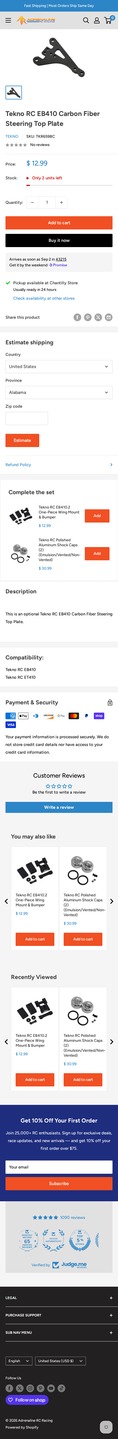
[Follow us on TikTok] (61, 1388)
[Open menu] (8, 20)
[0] (108, 20)
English (14, 1361)
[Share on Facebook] (77, 317)
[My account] (97, 20)
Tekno (11, 136)
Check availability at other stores (44, 298)
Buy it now (59, 240)
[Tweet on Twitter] (98, 317)
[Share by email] (109, 317)
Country (13, 354)
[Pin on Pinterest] (88, 317)
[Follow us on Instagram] (30, 1388)
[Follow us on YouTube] (51, 1388)
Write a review (59, 807)
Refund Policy (18, 464)
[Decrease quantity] (32, 202)
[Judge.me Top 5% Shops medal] (59, 1240)
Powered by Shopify (21, 1427)
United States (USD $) (56, 1361)
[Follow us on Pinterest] (40, 1388)
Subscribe (59, 1183)
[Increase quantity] (61, 202)
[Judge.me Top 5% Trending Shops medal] (85, 1240)
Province (13, 380)
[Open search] (86, 20)
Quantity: (14, 202)
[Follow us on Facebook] (9, 1388)
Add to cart (59, 222)
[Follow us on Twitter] (20, 1388)
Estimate (22, 440)
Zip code (13, 406)
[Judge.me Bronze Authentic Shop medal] (33, 1240)
